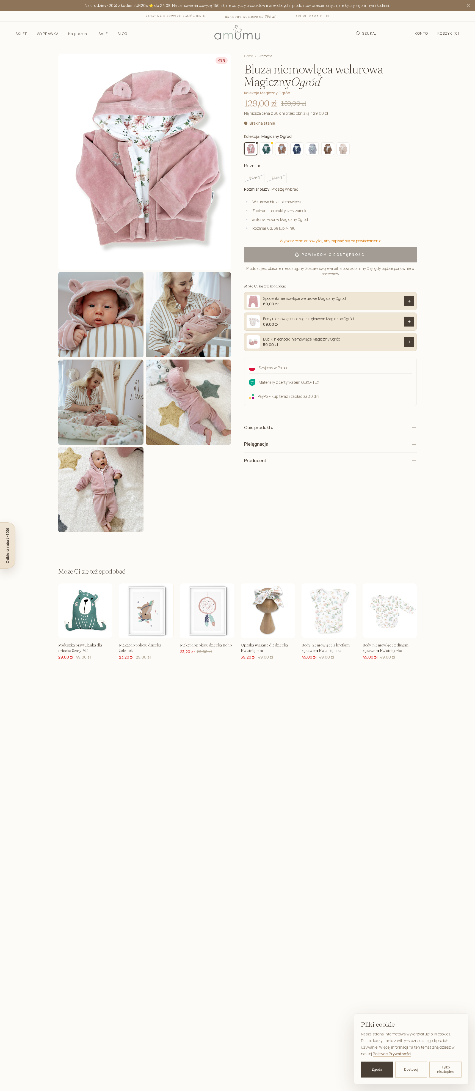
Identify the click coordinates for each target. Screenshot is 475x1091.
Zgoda (377, 1069)
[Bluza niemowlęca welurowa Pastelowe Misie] (296, 148)
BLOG (122, 33)
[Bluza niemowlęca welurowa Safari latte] (281, 148)
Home (248, 56)
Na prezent (78, 33)
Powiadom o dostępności (334, 255)
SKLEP (21, 33)
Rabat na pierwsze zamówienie (175, 16)
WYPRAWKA (48, 33)
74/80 (276, 177)
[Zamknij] (468, 5)
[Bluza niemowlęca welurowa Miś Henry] (327, 148)
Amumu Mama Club (312, 16)
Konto (421, 33)
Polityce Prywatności (392, 1053)
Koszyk (448, 33)
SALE (103, 33)
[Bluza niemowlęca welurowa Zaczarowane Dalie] (343, 148)
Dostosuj (411, 1069)
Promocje (265, 56)
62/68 (254, 177)
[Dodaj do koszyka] (409, 301)
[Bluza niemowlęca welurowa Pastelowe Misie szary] (312, 148)
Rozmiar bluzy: (271, 189)
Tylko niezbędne (445, 1069)
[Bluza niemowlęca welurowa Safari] (266, 148)
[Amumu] (237, 33)
